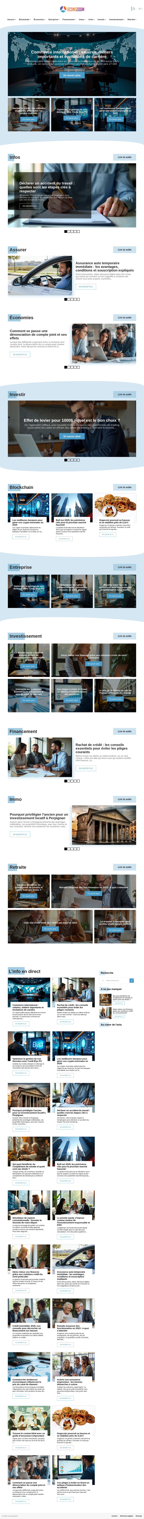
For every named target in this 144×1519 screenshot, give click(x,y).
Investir (17, 394)
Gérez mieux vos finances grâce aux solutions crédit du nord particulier (93, 656)
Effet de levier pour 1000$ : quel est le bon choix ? (72, 420)
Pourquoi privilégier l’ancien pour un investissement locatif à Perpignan (39, 816)
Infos (15, 157)
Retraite (18, 867)
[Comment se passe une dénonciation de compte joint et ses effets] (105, 343)
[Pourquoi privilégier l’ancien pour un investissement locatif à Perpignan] (105, 825)
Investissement (26, 636)
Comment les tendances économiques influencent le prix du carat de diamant (29, 691)
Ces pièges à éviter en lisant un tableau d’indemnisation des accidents (72, 691)
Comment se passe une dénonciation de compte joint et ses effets (38, 334)
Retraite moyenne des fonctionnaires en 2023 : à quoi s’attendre (93, 887)
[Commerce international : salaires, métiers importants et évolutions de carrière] (29, 992)
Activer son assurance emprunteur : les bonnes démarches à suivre (69, 1382)
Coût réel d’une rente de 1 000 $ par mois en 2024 (50, 923)
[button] (65, 231)
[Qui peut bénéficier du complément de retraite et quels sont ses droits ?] (29, 1151)
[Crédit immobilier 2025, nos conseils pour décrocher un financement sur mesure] (29, 1313)
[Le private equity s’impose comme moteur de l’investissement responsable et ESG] (73, 1205)
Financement (23, 731)
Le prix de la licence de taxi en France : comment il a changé (115, 691)
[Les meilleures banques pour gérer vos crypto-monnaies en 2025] (28, 507)
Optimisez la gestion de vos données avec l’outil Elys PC (72, 110)
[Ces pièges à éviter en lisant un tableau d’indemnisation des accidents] (73, 1470)
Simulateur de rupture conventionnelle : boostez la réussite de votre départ (72, 587)
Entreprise (21, 567)
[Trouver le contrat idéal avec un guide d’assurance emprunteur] (29, 1420)
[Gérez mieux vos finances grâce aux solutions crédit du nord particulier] (29, 1259)
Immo (16, 799)
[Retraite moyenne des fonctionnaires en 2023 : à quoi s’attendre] (73, 1313)
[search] (134, 8)
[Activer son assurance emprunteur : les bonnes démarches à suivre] (73, 1367)
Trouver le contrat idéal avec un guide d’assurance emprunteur (28, 1434)
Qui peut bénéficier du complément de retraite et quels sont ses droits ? (29, 887)
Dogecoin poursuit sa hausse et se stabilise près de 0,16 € (114, 521)
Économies (21, 317)
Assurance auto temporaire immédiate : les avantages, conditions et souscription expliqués (105, 266)
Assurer (18, 249)
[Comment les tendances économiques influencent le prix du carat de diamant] (29, 1367)
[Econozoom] (72, 8)
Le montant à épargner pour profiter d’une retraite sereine (115, 922)
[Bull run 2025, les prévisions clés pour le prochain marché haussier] (72, 507)
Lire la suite (124, 157)
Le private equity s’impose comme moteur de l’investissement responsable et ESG (29, 656)
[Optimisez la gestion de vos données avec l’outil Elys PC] (29, 1046)
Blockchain (21, 487)
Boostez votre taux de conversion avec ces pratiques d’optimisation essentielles (115, 587)
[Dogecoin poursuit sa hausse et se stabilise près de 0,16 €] (115, 507)
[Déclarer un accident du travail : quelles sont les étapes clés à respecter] (73, 1098)
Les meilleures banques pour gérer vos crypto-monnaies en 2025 (115, 110)
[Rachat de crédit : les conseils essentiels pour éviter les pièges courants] (39, 757)
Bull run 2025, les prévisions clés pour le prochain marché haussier (71, 522)
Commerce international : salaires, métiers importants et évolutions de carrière (72, 54)
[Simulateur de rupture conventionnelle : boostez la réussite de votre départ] (29, 1205)
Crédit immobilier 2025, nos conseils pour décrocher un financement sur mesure (26, 1328)
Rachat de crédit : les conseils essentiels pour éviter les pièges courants (28, 110)
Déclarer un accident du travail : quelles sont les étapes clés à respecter (47, 187)
